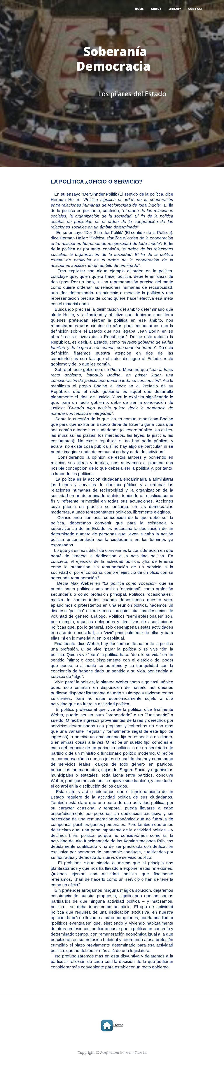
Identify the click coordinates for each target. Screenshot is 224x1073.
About (156, 9)
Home (139, 9)
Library (175, 9)
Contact (195, 9)
